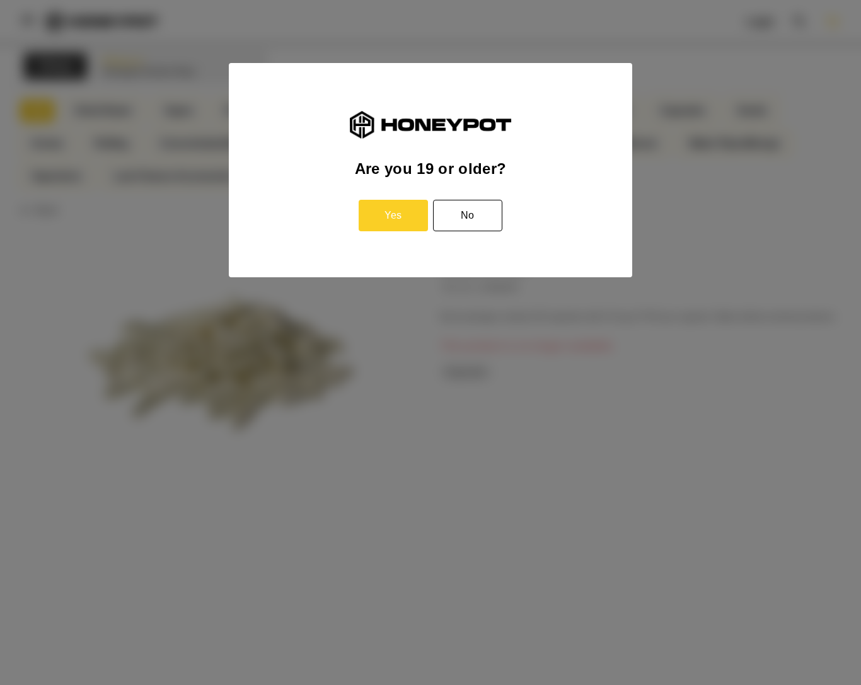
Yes (393, 215)
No (467, 215)
